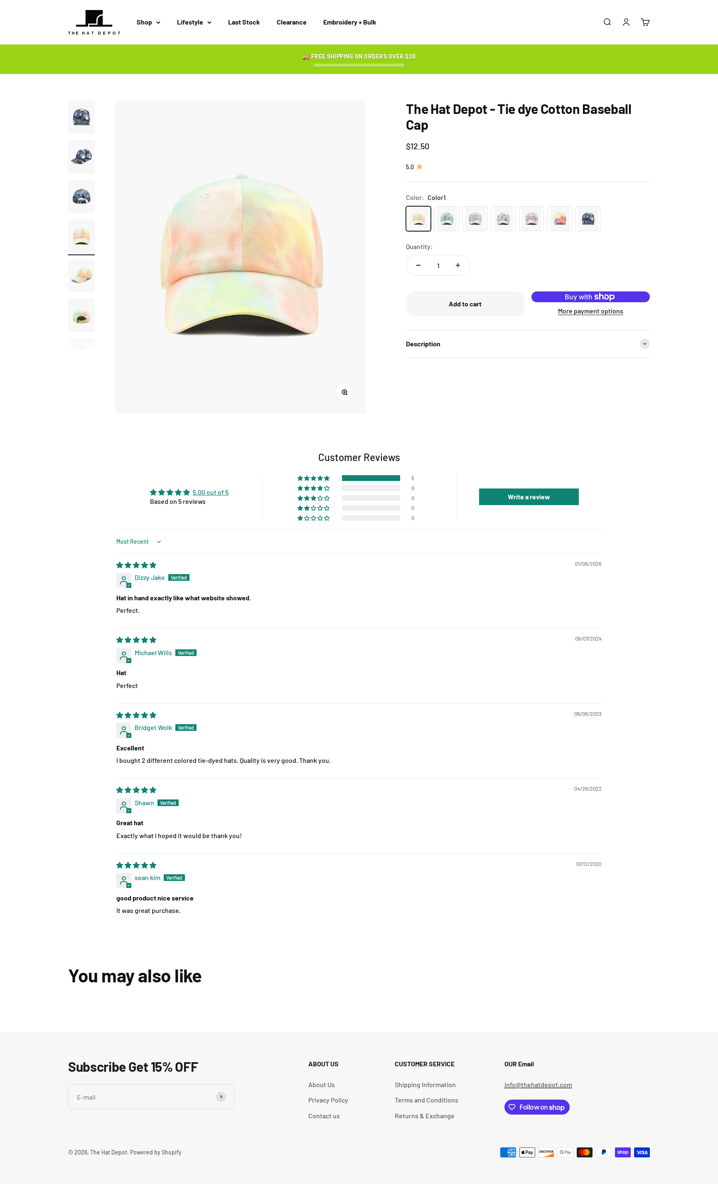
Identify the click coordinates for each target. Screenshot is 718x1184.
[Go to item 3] (81, 198)
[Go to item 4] (81, 237)
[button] (314, 478)
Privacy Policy (328, 1100)
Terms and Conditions (426, 1100)
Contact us (324, 1116)
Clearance (292, 22)
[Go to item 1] (81, 118)
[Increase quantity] (458, 265)
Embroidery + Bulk (349, 22)
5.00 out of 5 (211, 492)
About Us (321, 1084)
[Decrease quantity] (418, 265)
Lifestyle (190, 22)
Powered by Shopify (156, 1152)
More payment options (590, 310)
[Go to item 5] (81, 277)
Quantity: (419, 246)
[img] (136, 565)
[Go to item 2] (81, 158)
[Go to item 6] (81, 317)
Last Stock (244, 22)
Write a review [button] (529, 497)
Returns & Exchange (425, 1116)
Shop (144, 22)
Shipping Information (425, 1084)
